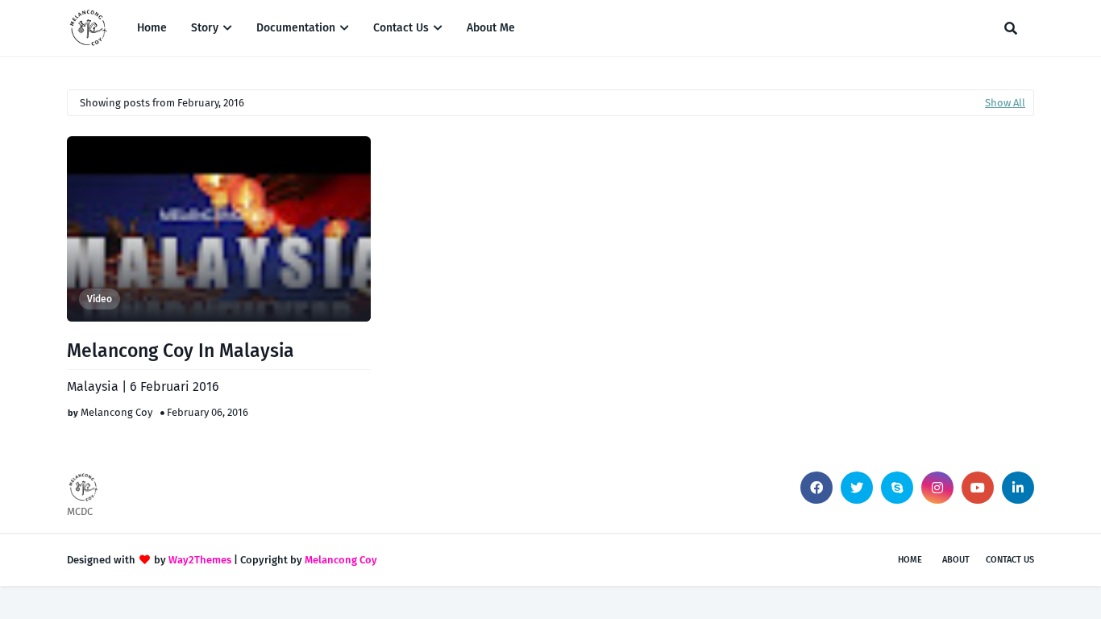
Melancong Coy (116, 412)
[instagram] (937, 488)
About (956, 560)
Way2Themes (199, 560)
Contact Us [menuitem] (401, 28)
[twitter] (857, 488)
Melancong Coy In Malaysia (180, 350)
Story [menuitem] (204, 28)
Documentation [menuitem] (295, 28)
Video (99, 299)
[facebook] (816, 488)
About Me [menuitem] (491, 28)
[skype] (897, 488)
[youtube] (978, 488)
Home (910, 560)
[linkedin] (1018, 488)
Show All (1005, 103)
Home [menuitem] (152, 28)
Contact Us (1010, 560)
